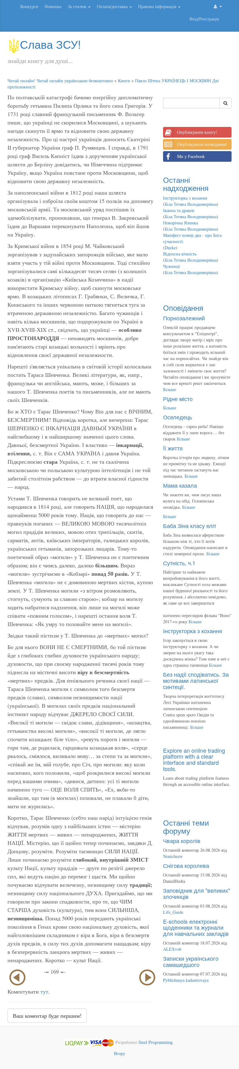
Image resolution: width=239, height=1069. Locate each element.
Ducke (170, 247)
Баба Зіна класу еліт (189, 525)
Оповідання (183, 307)
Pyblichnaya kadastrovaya (186, 980)
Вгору (119, 1053)
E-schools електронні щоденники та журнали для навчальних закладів (196, 927)
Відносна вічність (179, 254)
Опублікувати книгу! (197, 132)
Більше (169, 389)
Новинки (53, 6)
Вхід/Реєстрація (204, 19)
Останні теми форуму (186, 826)
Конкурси (29, 6)
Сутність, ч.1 (179, 563)
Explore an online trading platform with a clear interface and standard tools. (194, 759)
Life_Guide (173, 912)
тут (44, 991)
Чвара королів (181, 841)
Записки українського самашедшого (190, 961)
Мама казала (180, 485)
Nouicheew (173, 856)
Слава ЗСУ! (50, 44)
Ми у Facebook (191, 156)
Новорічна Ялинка (180, 223)
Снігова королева (186, 865)
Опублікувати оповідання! (202, 144)
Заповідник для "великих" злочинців (196, 893)
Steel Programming (155, 1042)
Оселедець (177, 417)
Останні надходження (186, 183)
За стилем (77, 6)
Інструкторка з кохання (185, 198)
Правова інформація (157, 6)
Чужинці (171, 266)
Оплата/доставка (113, 6)
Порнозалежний (184, 318)
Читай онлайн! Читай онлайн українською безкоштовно (60, 80)
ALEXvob (172, 949)
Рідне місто (178, 399)
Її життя (173, 448)
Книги (124, 80)
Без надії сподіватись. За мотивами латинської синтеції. (196, 680)
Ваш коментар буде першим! (47, 1015)
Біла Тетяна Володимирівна (191, 204)
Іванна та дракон (178, 210)
